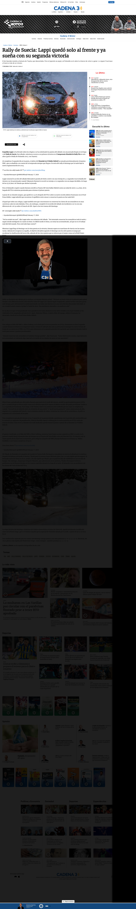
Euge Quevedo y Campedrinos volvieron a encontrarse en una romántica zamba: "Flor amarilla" (101, 107)
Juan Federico (96, 119)
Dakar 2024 (93, 38)
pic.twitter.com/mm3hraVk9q (34, 170)
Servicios (56, 38)
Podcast (92, 179)
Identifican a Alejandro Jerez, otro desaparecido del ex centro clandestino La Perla (101, 81)
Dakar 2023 (85, 38)
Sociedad (96, 78)
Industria (40, 38)
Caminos (33, 2)
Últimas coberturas (54, 2)
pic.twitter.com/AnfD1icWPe (31, 211)
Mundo (82, 12)
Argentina (60, 12)
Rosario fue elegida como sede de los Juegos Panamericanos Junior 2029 (101, 89)
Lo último (100, 73)
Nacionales (63, 38)
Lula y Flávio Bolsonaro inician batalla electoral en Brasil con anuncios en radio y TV (100, 98)
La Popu (96, 104)
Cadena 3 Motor (68, 36)
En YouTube (71, 2)
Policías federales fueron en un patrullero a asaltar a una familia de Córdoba (101, 115)
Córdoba (68, 12)
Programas (45, 2)
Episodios (98, 137)
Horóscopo (82, 2)
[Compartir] (24, 144)
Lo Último (54, 12)
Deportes (27, 2)
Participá (111, 2)
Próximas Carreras (48, 38)
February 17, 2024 (33, 174)
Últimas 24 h (63, 2)
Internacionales (71, 38)
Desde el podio (100, 38)
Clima (76, 2)
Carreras (34, 38)
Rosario (76, 12)
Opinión (39, 2)
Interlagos (78, 38)
